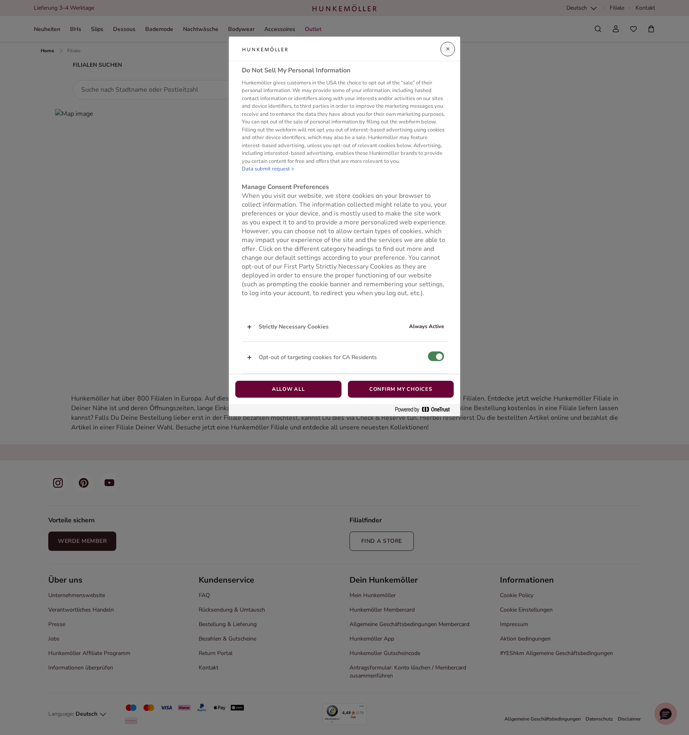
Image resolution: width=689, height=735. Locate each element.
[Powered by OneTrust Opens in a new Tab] (425, 410)
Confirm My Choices (400, 389)
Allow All (288, 389)
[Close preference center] (447, 49)
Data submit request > (268, 169)
